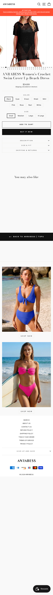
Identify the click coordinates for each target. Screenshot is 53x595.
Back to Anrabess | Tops (28, 237)
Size (26, 111)
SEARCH (26, 420)
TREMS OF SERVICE (26, 440)
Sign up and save (26, 451)
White (39, 105)
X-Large (41, 116)
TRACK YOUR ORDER (26, 437)
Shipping (19, 87)
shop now (26, 411)
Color (26, 95)
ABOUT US (27, 423)
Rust (30, 105)
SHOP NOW (26, 336)
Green (26, 99)
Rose (22, 105)
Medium (21, 116)
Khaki (36, 99)
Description (26, 140)
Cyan (17, 99)
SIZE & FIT (26, 145)
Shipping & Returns (26, 150)
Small (11, 116)
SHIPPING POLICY (26, 433)
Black (9, 99)
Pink (13, 105)
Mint (44, 99)
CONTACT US (26, 427)
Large (31, 116)
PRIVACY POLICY (26, 444)
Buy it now (26, 132)
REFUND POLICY (26, 430)
